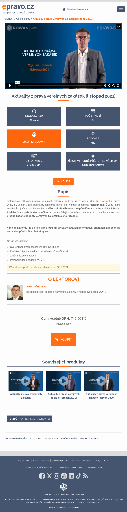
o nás (35, 460)
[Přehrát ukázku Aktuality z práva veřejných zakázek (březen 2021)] (63, 381)
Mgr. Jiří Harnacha (101, 201)
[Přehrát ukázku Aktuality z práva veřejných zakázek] (26, 381)
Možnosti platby (33, 438)
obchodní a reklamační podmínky (61, 438)
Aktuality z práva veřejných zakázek (26, 396)
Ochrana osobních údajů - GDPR (69, 467)
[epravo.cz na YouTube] (64, 476)
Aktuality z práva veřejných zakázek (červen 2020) (101, 396)
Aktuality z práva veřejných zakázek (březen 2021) (64, 396)
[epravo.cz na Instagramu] (56, 476)
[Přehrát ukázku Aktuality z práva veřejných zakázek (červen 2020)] (101, 381)
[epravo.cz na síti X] (49, 476)
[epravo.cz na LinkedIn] (71, 476)
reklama (45, 460)
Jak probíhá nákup (14, 438)
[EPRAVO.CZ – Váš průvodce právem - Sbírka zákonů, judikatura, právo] (18, 9)
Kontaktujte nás (89, 438)
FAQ (105, 460)
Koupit (65, 181)
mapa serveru (23, 460)
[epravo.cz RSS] (85, 476)
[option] (26, 385)
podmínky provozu (60, 460)
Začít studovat (34, 141)
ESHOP (9, 19)
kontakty (75, 460)
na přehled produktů (31, 418)
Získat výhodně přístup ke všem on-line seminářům (93, 163)
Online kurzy (23, 19)
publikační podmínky (91, 460)
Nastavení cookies (95, 467)
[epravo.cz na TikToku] (78, 476)
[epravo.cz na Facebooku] (42, 476)
